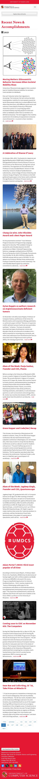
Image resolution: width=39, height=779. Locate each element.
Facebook (2, 765)
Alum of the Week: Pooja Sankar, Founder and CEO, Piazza (18, 367)
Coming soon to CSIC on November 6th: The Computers (19, 625)
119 (21, 725)
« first (4, 722)
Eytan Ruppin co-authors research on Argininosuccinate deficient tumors (19, 309)
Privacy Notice (17, 769)
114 (35, 722)
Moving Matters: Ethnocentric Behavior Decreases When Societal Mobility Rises (19, 82)
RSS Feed (19, 765)
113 (30, 722)
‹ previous (11, 722)
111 (21, 722)
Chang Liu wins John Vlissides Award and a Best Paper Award (17, 234)
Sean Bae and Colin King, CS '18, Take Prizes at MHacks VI (18, 687)
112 (26, 722)
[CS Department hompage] (19, 774)
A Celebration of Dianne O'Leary (18, 153)
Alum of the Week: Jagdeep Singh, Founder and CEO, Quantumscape (19, 488)
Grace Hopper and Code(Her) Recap (19, 428)
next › (30, 725)
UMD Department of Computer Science (16, 7)
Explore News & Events (19, 14)
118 (17, 725)
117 (12, 725)
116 (8, 725)
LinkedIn (15, 765)
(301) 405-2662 (13, 762)
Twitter (7, 765)
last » (4, 728)
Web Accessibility (6, 769)
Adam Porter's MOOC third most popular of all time (18, 566)
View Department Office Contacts (10, 749)
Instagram (11, 765)
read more (8, 121)
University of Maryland (19, 2)
